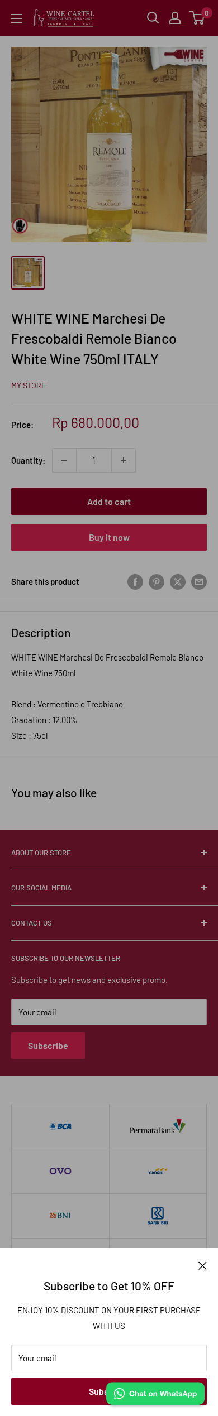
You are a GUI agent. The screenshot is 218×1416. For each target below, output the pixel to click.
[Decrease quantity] (64, 460)
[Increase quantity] (123, 460)
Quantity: (28, 460)
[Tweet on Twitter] (178, 581)
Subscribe (48, 1045)
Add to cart (109, 501)
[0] (198, 18)
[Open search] (153, 18)
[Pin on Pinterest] (156, 581)
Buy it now (109, 537)
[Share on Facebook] (135, 581)
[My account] (175, 18)
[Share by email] (199, 581)
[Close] (202, 1265)
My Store (28, 385)
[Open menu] (16, 18)
